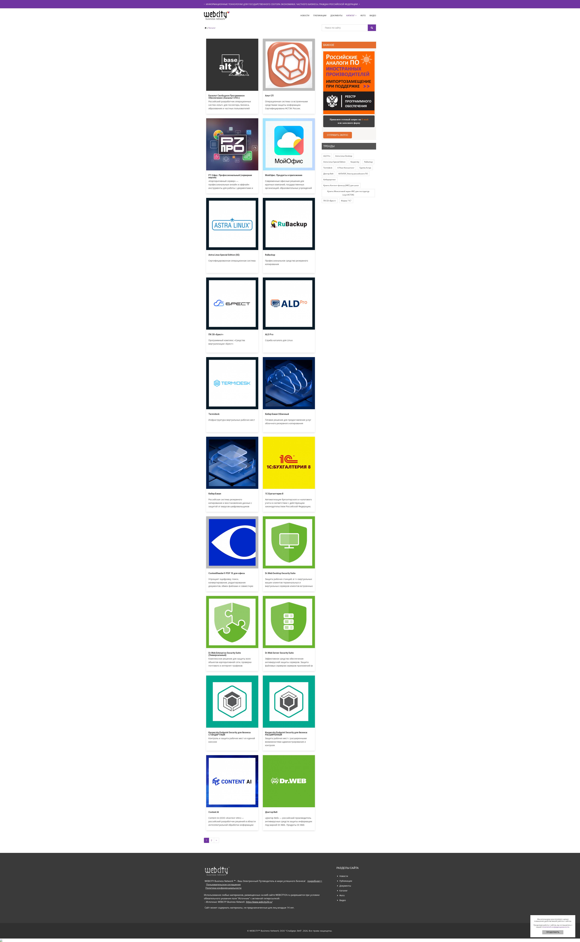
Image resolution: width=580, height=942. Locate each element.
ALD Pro (269, 334)
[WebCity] (226, 15)
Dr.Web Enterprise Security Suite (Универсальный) (224, 654)
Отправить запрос (337, 135)
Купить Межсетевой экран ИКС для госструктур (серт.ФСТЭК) (348, 193)
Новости (304, 15)
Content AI (213, 812)
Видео (373, 15)
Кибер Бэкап (214, 493)
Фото (363, 15)
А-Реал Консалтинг (345, 167)
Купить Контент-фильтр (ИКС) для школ (341, 185)
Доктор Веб (271, 812)
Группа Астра (365, 167)
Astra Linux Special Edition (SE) (224, 255)
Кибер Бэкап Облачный (277, 414)
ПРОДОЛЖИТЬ (552, 932)
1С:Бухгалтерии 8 (274, 493)
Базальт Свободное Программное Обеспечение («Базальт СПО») (226, 96)
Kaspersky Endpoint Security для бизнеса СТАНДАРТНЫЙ (229, 733)
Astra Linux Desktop (343, 156)
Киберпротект (329, 179)
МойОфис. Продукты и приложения (283, 175)
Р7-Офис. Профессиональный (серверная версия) (230, 176)
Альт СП (269, 95)
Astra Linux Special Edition (334, 162)
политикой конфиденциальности (555, 927)
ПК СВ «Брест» (215, 334)
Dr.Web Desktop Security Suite (280, 573)
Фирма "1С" (346, 200)
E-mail (365, 119)
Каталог (350, 15)
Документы (336, 15)
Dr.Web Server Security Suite (279, 653)
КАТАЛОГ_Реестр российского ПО (353, 173)
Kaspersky (355, 162)
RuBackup (270, 255)
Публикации (319, 15)
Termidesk (213, 414)
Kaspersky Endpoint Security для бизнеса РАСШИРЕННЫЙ (286, 733)
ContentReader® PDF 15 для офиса (226, 573)
